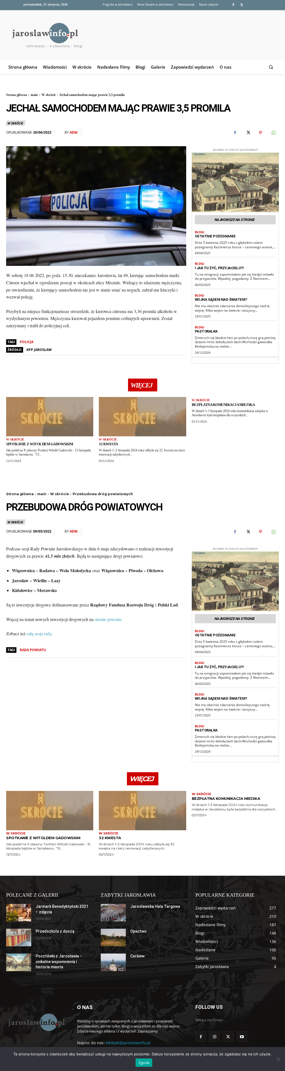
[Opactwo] (113, 937)
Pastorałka (206, 331)
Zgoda (143, 1062)
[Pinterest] (260, 132)
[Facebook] (233, 5)
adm (73, 132)
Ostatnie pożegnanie (215, 236)
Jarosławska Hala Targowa (155, 906)
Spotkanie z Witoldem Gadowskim (39, 444)
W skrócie (48, 95)
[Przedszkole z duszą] (18, 937)
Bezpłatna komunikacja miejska (223, 405)
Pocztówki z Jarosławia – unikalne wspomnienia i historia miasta (59, 961)
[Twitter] (241, 5)
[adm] (61, 132)
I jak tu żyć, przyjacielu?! (219, 268)
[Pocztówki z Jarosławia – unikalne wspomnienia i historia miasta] (18, 962)
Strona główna (16, 95)
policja (26, 342)
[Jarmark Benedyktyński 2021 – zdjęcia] (18, 912)
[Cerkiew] (113, 962)
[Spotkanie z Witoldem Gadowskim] (49, 416)
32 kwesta (108, 444)
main (34, 95)
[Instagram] (214, 1036)
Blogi (199, 232)
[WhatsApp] (273, 132)
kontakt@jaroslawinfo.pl (128, 1042)
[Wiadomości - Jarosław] (36, 1022)
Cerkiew (137, 956)
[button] (271, 67)
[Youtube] (242, 1036)
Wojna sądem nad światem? (221, 299)
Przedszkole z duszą (55, 931)
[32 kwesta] (142, 416)
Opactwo (138, 931)
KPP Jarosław (39, 349)
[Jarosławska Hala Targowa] (113, 912)
